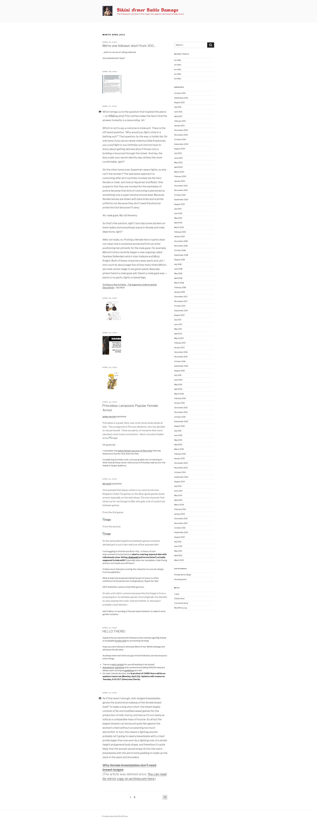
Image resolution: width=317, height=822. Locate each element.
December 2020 (181, 130)
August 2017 (179, 315)
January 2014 (179, 514)
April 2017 (178, 334)
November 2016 (181, 357)
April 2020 (178, 167)
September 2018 (181, 255)
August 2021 (179, 102)
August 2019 (179, 204)
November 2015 (181, 412)
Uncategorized (180, 579)
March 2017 (179, 338)
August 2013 (179, 537)
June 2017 (178, 324)
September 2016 (181, 366)
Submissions (108, 667)
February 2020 (180, 176)
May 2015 (178, 440)
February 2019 (180, 232)
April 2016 (178, 389)
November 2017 (180, 301)
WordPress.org (180, 608)
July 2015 (178, 431)
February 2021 (180, 121)
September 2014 (181, 477)
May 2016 (178, 384)
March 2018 (179, 283)
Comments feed (181, 603)
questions (119, 667)
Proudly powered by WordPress (115, 816)
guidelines (129, 670)
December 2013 (180, 518)
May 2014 (178, 495)
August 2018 (179, 260)
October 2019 (180, 195)
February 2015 (180, 454)
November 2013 (180, 523)
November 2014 (181, 468)
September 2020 (181, 144)
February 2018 (180, 287)
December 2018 (181, 241)
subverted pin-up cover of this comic (135, 451)
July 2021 (177, 107)
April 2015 (178, 445)
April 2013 (178, 555)
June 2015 (178, 435)
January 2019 (179, 236)
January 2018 (179, 292)
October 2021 (179, 93)
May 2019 (178, 218)
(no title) (177, 60)
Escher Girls (120, 641)
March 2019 (179, 227)
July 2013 (177, 542)
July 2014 (178, 486)
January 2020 (179, 181)
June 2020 (178, 158)
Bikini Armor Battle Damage (148, 10)
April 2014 (178, 500)
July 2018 (178, 264)
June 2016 (178, 380)
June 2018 (178, 269)
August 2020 (179, 149)
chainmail (133, 557)
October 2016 (180, 361)
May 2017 (178, 329)
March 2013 (179, 560)
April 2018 (178, 278)
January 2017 (179, 347)
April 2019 (178, 223)
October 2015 (180, 417)
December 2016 (181, 352)
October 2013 (179, 528)
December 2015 (181, 408)
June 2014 (178, 491)
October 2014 (180, 472)
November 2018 (181, 246)
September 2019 (181, 199)
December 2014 (181, 463)
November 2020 (181, 135)
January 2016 (179, 403)
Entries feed (179, 598)
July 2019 (178, 209)
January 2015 (179, 458)
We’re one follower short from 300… (129, 46)
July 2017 (177, 320)
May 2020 (178, 162)
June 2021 (178, 112)
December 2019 (181, 186)
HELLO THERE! (113, 631)
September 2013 (181, 532)
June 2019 (178, 213)
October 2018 (180, 250)
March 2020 (179, 172)
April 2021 (178, 116)
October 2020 (180, 139)
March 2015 (179, 449)
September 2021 (181, 98)
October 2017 (179, 306)
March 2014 (179, 505)
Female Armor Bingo (182, 575)
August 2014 (179, 481)
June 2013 (178, 546)
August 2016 (179, 371)
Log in (176, 594)
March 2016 (179, 394)
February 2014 (180, 509)
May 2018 (178, 273)
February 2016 (180, 398)
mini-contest (118, 664)
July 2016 (178, 375)
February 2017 (180, 343)
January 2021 (179, 126)
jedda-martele (109, 416)
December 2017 (180, 297)
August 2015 (179, 426)
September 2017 (181, 310)
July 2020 (178, 153)
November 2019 (181, 190)
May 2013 (178, 551)
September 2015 (181, 421)
